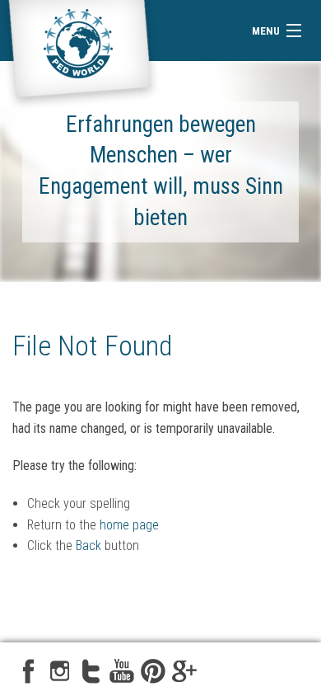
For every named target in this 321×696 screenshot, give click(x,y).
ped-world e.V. (80, 55)
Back (88, 545)
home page (129, 525)
